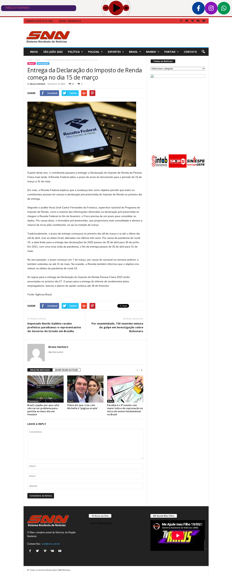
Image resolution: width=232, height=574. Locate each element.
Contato (190, 51)
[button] (203, 52)
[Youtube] (204, 21)
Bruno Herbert (37, 83)
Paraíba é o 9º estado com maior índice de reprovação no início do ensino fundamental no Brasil (125, 410)
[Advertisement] (143, 35)
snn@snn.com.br (51, 543)
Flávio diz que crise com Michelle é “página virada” (82, 407)
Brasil (133, 51)
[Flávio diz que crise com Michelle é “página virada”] (85, 389)
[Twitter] (187, 21)
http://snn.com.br (55, 352)
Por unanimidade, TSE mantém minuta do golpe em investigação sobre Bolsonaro (117, 327)
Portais (169, 51)
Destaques (43, 63)
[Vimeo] (192, 21)
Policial (94, 51)
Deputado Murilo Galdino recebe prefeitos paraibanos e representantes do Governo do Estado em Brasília (54, 327)
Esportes (114, 51)
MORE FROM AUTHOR (66, 370)
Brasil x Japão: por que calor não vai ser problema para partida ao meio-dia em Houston (43, 410)
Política (74, 51)
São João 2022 (53, 51)
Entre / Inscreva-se (70, 21)
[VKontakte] (198, 21)
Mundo (151, 51)
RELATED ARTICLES (40, 370)
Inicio (34, 51)
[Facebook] (181, 21)
